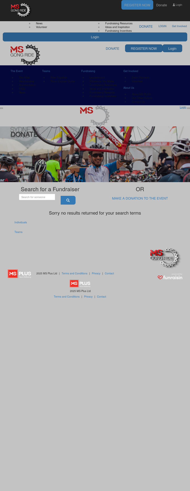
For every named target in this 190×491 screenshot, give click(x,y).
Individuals (20, 222)
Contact (109, 273)
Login (178, 4)
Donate (161, 4)
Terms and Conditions (74, 273)
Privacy (96, 273)
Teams (18, 232)
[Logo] (22, 10)
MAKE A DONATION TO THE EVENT (140, 198)
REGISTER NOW (137, 4)
